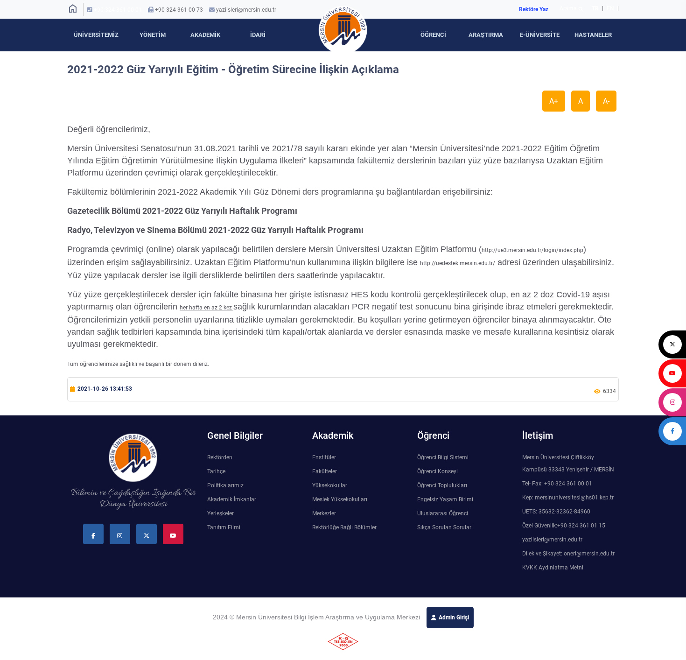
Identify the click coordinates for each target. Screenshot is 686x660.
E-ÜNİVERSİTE (540, 34)
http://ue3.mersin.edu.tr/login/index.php (532, 250)
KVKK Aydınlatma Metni (552, 567)
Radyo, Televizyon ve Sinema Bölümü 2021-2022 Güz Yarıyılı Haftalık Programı (215, 230)
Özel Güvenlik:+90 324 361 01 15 (563, 525)
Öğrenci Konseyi (437, 471)
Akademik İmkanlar (231, 499)
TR (595, 8)
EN (611, 8)
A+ (553, 101)
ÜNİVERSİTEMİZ (96, 34)
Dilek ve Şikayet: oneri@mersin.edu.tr (568, 553)
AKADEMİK (205, 34)
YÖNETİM (153, 34)
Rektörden (219, 457)
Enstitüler (324, 457)
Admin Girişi (454, 617)
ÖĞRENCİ (433, 34)
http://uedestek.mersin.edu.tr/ (457, 263)
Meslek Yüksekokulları (339, 499)
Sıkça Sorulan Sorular (444, 527)
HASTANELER (593, 34)
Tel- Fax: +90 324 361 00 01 (557, 483)
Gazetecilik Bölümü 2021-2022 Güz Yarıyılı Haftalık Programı (182, 211)
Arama (572, 9)
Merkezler (324, 513)
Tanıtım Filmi (223, 527)
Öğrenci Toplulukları (442, 485)
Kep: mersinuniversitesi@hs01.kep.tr (568, 497)
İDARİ (258, 34)
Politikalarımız (225, 485)
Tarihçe (216, 471)
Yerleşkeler (220, 513)
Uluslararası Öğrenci (442, 513)
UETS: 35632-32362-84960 (556, 511)
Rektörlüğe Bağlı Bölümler (344, 527)
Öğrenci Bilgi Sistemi (443, 457)
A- (606, 101)
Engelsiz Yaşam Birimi (445, 499)
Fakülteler (324, 471)
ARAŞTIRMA (486, 34)
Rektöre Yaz (533, 9)
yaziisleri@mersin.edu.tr (246, 10)
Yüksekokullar (329, 485)
